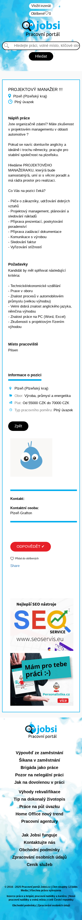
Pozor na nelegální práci (39, 775)
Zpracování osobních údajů (39, 857)
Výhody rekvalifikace (39, 791)
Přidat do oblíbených (27, 558)
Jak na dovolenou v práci (39, 782)
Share (15, 566)
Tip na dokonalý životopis (39, 799)
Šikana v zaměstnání (39, 760)
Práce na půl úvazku (39, 806)
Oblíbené (41, 13)
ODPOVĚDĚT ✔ (31, 546)
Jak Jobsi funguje (39, 835)
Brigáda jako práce (39, 767)
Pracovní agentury (39, 821)
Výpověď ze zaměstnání (39, 752)
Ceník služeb (39, 864)
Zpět (18, 426)
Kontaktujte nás (39, 842)
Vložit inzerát (41, 6)
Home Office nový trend (39, 814)
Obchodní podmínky (39, 849)
